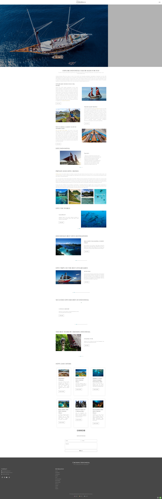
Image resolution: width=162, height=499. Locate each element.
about (91, 493)
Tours (56, 477)
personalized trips (97, 108)
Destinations (57, 472)
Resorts (56, 475)
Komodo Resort (64, 307)
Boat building (57, 480)
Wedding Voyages (61, 379)
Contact (56, 485)
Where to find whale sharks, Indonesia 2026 (97, 380)
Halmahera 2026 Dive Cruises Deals (98, 411)
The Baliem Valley (90, 341)
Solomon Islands (64, 215)
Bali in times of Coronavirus (80, 410)
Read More (61, 391)
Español (56, 488)
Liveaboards (57, 474)
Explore (58, 103)
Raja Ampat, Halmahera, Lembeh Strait (94, 242)
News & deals (57, 482)
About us (57, 483)
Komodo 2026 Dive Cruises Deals (80, 380)
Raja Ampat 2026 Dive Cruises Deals (63, 411)
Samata (86, 276)
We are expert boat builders (61, 130)
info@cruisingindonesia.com (7, 472)
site (89, 493)
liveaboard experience (66, 100)
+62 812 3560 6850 (5, 474)
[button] (81, 159)
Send (81, 450)
